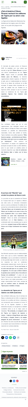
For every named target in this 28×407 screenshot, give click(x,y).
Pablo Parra (9, 57)
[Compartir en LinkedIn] (14, 337)
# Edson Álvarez (6, 345)
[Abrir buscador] (25, 2)
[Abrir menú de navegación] (2, 2)
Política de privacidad (20, 387)
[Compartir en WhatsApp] (10, 337)
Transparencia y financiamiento (14, 394)
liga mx (7, 6)
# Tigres (22, 345)
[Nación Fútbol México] (14, 2)
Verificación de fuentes (19, 392)
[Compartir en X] (2, 337)
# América (15, 345)
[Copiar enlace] (18, 337)
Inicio (2, 6)
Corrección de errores (18, 390)
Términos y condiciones (8, 387)
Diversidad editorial (7, 392)
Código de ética (8, 390)
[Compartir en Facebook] (6, 337)
